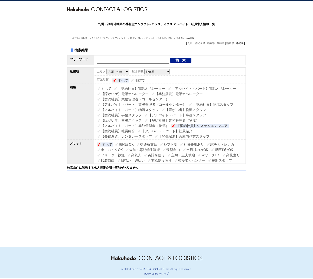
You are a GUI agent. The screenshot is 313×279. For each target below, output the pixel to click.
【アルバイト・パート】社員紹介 (166, 131)
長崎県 (220, 43)
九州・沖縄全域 (196, 43)
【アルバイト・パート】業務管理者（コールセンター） (143, 104)
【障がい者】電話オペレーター (125, 94)
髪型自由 (173, 150)
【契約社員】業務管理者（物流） (173, 120)
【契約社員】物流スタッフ (212, 104)
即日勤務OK (224, 150)
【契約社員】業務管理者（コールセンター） (135, 99)
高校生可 (233, 155)
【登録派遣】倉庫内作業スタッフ (184, 136)
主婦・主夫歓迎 (183, 155)
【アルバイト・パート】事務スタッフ (177, 115)
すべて (123, 80)
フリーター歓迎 (113, 155)
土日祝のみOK (197, 150)
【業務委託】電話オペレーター (179, 94)
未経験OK (126, 144)
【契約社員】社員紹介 (118, 131)
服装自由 (108, 160)
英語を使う (156, 155)
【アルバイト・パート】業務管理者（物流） (135, 126)
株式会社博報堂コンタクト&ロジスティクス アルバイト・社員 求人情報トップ (110, 38)
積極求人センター (191, 160)
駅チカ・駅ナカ (222, 144)
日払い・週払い (133, 160)
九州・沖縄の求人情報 (162, 38)
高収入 (136, 155)
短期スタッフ (222, 160)
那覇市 (139, 80)
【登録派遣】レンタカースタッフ (126, 136)
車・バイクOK (112, 150)
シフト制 (170, 144)
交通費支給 (148, 144)
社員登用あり (194, 144)
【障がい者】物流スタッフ (185, 110)
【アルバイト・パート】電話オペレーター (204, 88)
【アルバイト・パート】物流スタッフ (130, 110)
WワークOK (210, 155)
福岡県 (211, 43)
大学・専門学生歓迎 (144, 150)
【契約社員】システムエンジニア (202, 126)
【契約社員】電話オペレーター (141, 88)
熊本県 (230, 43)
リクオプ (164, 273)
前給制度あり (161, 160)
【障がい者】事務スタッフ (121, 120)
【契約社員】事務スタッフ (121, 115)
